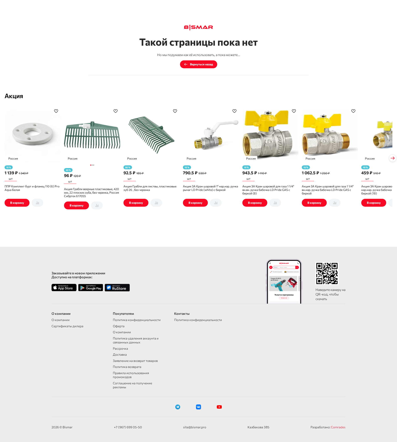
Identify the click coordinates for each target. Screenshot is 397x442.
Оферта (119, 326)
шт (11, 178)
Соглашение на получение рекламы (132, 385)
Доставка (120, 354)
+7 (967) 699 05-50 (128, 427)
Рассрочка (120, 348)
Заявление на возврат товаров (135, 361)
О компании (61, 320)
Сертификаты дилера (67, 326)
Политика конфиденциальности (137, 320)
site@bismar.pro (194, 427)
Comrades (338, 427)
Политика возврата (127, 367)
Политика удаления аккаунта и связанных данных (136, 340)
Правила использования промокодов (131, 375)
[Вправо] (392, 158)
